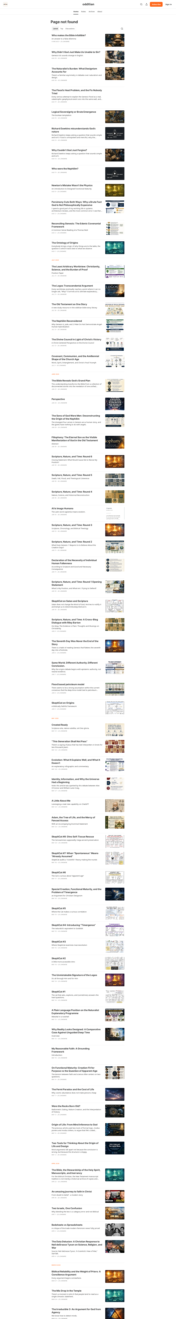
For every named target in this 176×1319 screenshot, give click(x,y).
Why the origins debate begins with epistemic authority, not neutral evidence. (76, 670)
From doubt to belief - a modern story (67, 1195)
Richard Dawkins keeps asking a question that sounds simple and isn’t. (77, 154)
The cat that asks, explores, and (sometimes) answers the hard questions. (75, 996)
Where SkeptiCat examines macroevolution (69, 945)
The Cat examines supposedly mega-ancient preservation (75, 840)
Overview (56, 1036)
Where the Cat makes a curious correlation (69, 911)
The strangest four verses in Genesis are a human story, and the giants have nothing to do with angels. (76, 423)
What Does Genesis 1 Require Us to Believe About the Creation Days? (74, 546)
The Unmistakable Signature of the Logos (74, 975)
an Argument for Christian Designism (67, 895)
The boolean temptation (61, 115)
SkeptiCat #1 (58, 991)
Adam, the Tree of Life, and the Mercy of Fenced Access (73, 819)
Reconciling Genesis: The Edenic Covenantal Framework (76, 225)
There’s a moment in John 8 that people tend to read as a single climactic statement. (75, 1295)
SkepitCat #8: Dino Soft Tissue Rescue (73, 836)
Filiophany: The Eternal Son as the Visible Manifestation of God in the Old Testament (75, 439)
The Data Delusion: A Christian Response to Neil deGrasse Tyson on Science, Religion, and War (77, 1244)
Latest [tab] (55, 29)
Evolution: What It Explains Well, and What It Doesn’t (76, 761)
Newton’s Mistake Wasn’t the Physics (72, 185)
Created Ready (60, 724)
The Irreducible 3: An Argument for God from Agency (76, 1311)
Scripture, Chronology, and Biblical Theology (70, 528)
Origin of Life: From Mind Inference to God (74, 1124)
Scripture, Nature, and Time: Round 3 (72, 525)
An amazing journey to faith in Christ (72, 1191)
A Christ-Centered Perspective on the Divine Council (73, 343)
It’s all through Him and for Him (65, 978)
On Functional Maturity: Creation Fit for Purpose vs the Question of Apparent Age (74, 1069)
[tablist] (64, 28)
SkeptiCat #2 (59, 958)
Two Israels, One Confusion (67, 1208)
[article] (88, 40)
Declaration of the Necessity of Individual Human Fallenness (74, 562)
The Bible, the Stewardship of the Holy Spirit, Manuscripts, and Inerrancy (76, 1171)
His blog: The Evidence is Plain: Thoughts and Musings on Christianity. (75, 627)
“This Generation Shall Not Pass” (69, 741)
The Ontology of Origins (65, 242)
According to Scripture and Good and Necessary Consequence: (71, 567)
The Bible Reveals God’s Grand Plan (71, 380)
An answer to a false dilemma (64, 38)
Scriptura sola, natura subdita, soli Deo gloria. (70, 728)
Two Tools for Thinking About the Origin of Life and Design (75, 1145)
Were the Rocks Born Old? (66, 1106)
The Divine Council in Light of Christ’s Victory (76, 339)
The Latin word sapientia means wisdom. (68, 512)
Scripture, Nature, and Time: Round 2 (72, 541)
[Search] (141, 4)
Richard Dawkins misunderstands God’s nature (74, 130)
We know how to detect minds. (64, 1315)
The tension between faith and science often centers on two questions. (76, 1075)
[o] (114, 133)
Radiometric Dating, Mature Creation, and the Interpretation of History (76, 1110)
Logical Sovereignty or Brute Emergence (74, 112)
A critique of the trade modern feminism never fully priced (76, 1228)
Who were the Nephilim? (65, 168)
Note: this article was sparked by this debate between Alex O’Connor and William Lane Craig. (75, 786)
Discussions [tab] (69, 29)
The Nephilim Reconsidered (67, 321)
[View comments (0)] (69, 44)
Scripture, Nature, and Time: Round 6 (72, 456)
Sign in (168, 4)
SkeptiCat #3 (59, 941)
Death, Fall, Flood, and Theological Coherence (70, 478)
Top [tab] (61, 29)
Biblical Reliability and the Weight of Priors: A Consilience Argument (76, 1273)
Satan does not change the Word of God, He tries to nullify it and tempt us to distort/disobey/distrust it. (76, 605)
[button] (76, 11)
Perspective (58, 399)
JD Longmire (64, 41)
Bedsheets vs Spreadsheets (67, 1225)
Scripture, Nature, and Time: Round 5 (72, 475)
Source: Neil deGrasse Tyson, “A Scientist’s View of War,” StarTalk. (74, 1252)
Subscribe (156, 4)
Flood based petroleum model (68, 684)
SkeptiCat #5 (59, 908)
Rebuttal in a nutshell (60, 1016)
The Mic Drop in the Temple (66, 1290)
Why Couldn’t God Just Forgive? (69, 150)
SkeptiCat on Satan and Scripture (70, 601)
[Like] (53, 61)
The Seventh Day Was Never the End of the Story (75, 643)
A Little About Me (61, 800)
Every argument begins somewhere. (66, 1278)
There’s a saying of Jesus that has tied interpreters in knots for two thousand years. (77, 746)
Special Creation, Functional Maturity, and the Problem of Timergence (76, 891)
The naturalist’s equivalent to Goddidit (67, 928)
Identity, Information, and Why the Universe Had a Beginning (75, 781)
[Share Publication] (146, 4)
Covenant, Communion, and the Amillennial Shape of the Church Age (75, 358)
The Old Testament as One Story (69, 304)
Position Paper (58, 273)
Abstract (55, 444)
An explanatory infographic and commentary (70, 766)
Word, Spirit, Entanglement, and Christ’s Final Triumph (74, 362)
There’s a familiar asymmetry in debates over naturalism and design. (77, 76)
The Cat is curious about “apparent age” (68, 876)
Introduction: (57, 1055)
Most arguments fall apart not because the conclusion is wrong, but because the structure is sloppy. (75, 1150)
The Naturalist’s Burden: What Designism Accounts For (74, 70)
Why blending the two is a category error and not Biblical (75, 1211)
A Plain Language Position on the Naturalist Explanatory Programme (75, 1012)
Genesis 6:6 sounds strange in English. (67, 55)
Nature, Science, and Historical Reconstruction (70, 495)
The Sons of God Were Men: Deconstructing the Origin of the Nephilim (76, 417)
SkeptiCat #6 (59, 872)
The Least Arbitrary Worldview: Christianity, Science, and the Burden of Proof (76, 268)
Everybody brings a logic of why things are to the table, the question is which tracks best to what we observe (76, 247)
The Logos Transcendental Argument (72, 285)
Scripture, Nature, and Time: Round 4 (72, 491)
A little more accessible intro (63, 961)
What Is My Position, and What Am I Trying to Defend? (74, 588)
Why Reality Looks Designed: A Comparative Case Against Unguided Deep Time (76, 1031)
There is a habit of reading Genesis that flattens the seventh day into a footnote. (76, 648)
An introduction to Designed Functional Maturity (72, 188)
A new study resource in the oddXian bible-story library (74, 307)
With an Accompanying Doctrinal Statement (70, 824)
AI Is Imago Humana (62, 508)
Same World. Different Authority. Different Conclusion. (75, 664)
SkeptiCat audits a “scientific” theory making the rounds (74, 859)
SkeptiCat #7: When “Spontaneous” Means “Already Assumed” (75, 855)
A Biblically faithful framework (64, 706)
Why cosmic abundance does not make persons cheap (74, 1093)
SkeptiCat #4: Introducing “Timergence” (74, 925)
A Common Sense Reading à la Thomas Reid (70, 230)
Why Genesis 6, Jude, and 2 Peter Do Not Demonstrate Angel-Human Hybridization (77, 325)
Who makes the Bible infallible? (69, 35)
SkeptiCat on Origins (63, 703)
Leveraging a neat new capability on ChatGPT (70, 804)
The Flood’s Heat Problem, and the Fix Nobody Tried (77, 92)
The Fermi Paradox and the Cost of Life (73, 1089)
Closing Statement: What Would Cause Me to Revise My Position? (74, 461)
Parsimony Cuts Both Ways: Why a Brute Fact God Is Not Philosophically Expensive (77, 203)
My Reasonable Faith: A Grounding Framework (71, 1050)
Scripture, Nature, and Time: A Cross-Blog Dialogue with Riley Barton (75, 621)
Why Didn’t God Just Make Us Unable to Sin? (76, 52)
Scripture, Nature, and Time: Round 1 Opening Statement (77, 583)
